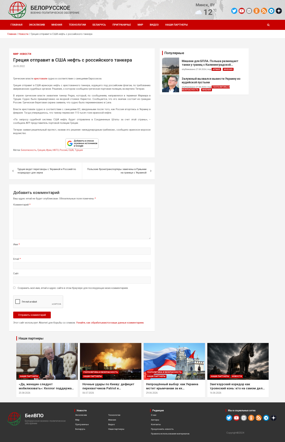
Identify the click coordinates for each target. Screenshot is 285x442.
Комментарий (22, 204)
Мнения (56, 24)
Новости (25, 54)
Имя (16, 244)
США (71, 150)
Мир (140, 24)
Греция (41, 150)
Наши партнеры (176, 24)
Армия (216, 69)
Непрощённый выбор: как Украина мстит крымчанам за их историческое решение (172, 388)
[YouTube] (242, 11)
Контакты (156, 424)
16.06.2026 (215, 392)
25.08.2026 (24, 392)
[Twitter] (234, 11)
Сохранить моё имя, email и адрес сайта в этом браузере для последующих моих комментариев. (73, 288)
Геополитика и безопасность (100, 372)
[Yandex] (278, 10)
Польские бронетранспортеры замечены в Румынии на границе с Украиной (116, 171)
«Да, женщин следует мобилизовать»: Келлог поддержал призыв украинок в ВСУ (46, 388)
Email (17, 258)
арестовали (40, 78)
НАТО (56, 150)
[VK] (249, 11)
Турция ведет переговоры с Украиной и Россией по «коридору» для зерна (46, 171)
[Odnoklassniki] (256, 11)
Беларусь (99, 24)
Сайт (16, 273)
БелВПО (34, 415)
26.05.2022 (19, 66)
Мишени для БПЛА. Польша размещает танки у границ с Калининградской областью (210, 62)
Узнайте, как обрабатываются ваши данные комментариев (110, 322)
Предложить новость (162, 429)
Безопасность (28, 150)
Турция (79, 150)
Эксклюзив (37, 24)
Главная (16, 24)
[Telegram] (271, 11)
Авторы (155, 420)
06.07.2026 (88, 392)
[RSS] (264, 10)
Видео (154, 24)
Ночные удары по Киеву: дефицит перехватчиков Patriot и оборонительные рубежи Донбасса (109, 388)
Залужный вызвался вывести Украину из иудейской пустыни (211, 80)
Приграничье (121, 24)
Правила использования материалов (170, 433)
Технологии (77, 24)
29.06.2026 (152, 392)
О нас (154, 415)
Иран (49, 150)
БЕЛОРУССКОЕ (50, 8)
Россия (63, 150)
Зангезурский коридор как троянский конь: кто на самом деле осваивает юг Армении (237, 388)
